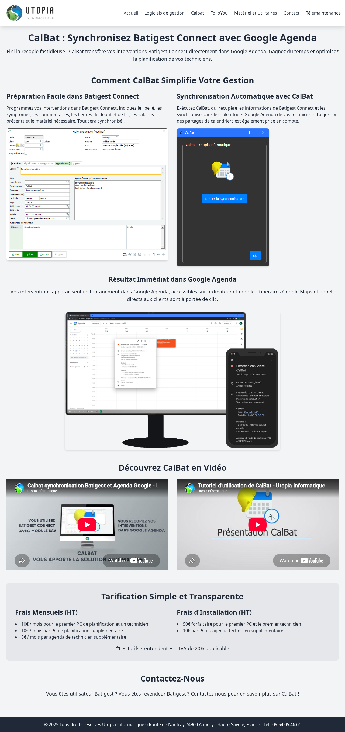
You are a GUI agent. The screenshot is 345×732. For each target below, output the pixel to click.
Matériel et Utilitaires (255, 13)
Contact (291, 13)
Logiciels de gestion (164, 13)
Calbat (197, 13)
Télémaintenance (323, 13)
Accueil (131, 13)
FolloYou (219, 13)
